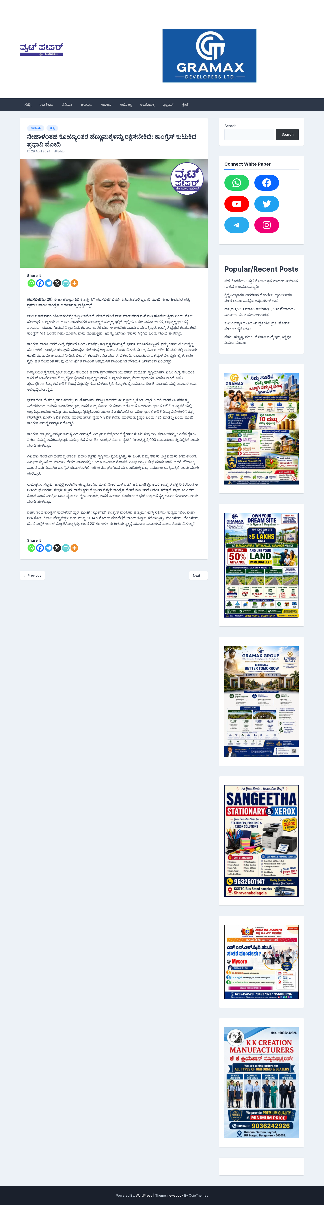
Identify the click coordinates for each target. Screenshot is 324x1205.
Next (198, 575)
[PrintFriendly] (66, 283)
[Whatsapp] (31, 283)
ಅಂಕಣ (106, 104)
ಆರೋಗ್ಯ (125, 104)
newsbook (175, 1195)
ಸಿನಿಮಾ (67, 104)
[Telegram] (48, 283)
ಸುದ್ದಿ (27, 104)
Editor (62, 151)
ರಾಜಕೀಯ (46, 104)
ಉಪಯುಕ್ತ (147, 104)
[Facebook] (40, 283)
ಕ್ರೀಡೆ (185, 104)
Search (230, 126)
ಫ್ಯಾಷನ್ (168, 104)
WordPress (144, 1195)
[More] (74, 283)
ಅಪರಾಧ (86, 104)
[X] (57, 283)
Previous (32, 575)
